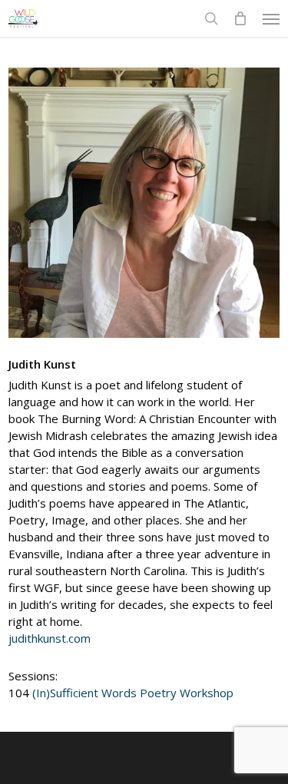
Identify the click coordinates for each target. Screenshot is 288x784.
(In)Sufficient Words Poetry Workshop (132, 692)
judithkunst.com (49, 638)
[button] (271, 18)
